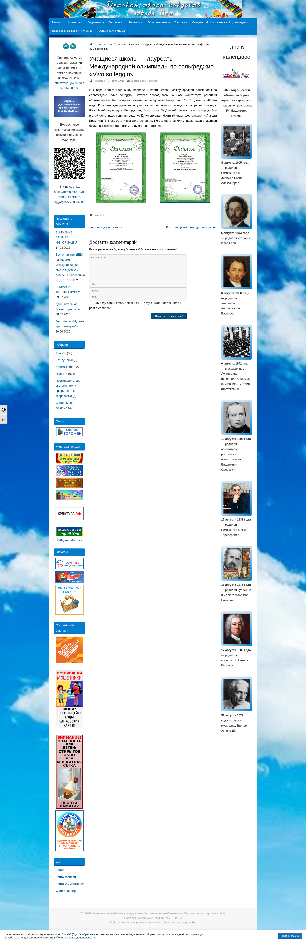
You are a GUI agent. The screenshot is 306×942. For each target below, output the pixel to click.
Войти (60, 870)
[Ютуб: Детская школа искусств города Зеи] (66, 46)
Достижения (105, 44)
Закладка (99, 214)
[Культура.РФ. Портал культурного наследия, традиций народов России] (69, 519)
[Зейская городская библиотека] (69, 499)
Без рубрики (64, 360)
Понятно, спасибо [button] (289, 936)
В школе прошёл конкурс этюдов (189, 227)
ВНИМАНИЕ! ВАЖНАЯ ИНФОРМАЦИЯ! (67, 237)
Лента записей (66, 877)
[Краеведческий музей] (69, 487)
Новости (151, 80)
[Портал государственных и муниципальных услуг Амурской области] (69, 582)
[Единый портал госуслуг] (69, 568)
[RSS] (73, 46)
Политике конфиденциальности (75, 937)
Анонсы (61, 353)
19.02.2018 (118, 80)
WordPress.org (66, 890)
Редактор (99, 80)
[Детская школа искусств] (69, 474)
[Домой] (91, 44)
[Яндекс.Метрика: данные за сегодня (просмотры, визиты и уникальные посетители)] (69, 540)
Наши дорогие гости (108, 227)
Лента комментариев (70, 884)
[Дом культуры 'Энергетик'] (69, 462)
